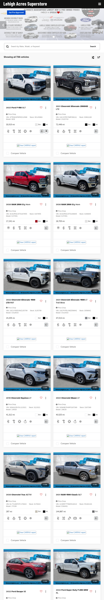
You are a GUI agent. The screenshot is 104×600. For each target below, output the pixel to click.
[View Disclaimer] (31, 131)
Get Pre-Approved (16, 12)
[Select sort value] (98, 57)
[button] (48, 83)
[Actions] (45, 107)
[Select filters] (93, 57)
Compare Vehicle (18, 153)
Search (93, 46)
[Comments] (42, 131)
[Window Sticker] (46, 131)
